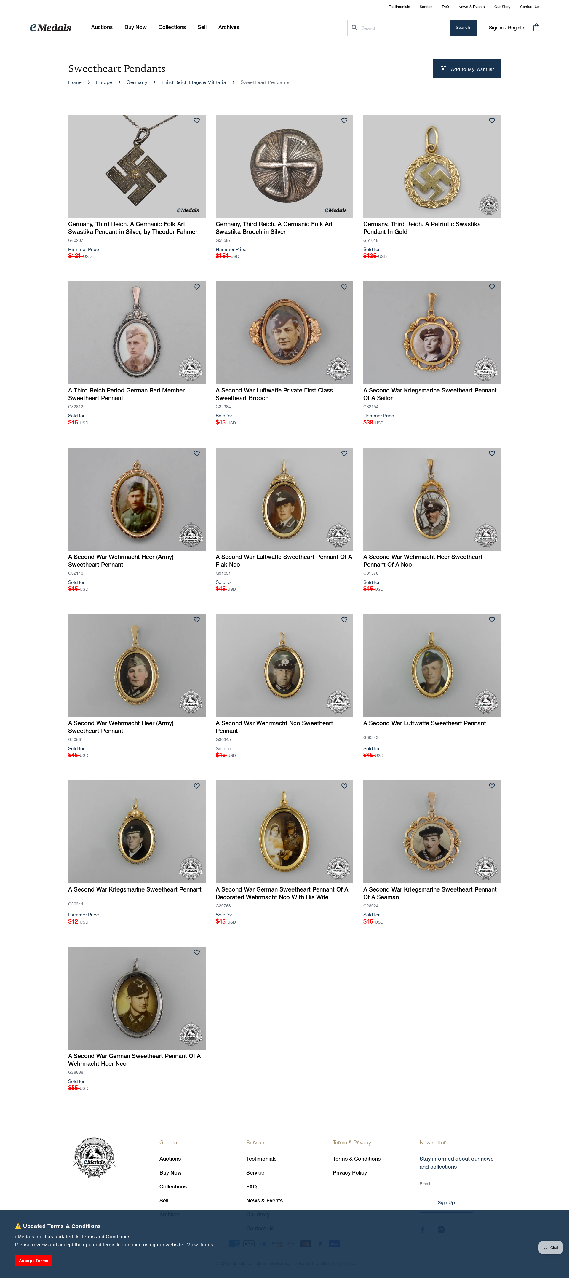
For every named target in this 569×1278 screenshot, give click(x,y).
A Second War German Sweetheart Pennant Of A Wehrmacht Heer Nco (134, 1060)
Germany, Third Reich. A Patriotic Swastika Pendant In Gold (422, 228)
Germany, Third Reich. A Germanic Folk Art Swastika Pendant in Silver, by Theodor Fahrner (132, 228)
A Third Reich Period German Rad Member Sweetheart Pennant (126, 394)
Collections (173, 1187)
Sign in (496, 28)
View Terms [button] (200, 1244)
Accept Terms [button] (34, 1260)
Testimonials (399, 6)
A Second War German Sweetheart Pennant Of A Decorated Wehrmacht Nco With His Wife (282, 893)
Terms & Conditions (357, 1159)
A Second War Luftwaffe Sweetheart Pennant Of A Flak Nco (284, 561)
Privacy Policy (350, 1173)
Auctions (170, 1159)
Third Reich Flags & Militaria (194, 82)
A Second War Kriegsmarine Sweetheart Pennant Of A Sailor (430, 394)
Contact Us (529, 6)
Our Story (502, 6)
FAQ (445, 6)
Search (463, 28)
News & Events (471, 6)
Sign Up (446, 1203)
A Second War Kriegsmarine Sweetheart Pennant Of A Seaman (430, 893)
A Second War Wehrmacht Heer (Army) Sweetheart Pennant (121, 561)
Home (75, 82)
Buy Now (170, 1173)
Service (426, 6)
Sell (163, 1201)
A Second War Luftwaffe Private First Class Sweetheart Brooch (274, 394)
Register (517, 28)
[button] (136, 28)
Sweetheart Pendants (265, 82)
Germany (137, 82)
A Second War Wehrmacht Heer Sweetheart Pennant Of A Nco (422, 561)
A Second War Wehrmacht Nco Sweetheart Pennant (274, 727)
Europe (104, 82)
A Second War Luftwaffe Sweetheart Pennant (424, 723)
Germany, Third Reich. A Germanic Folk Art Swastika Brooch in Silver (274, 228)
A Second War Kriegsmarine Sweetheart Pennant (135, 890)
